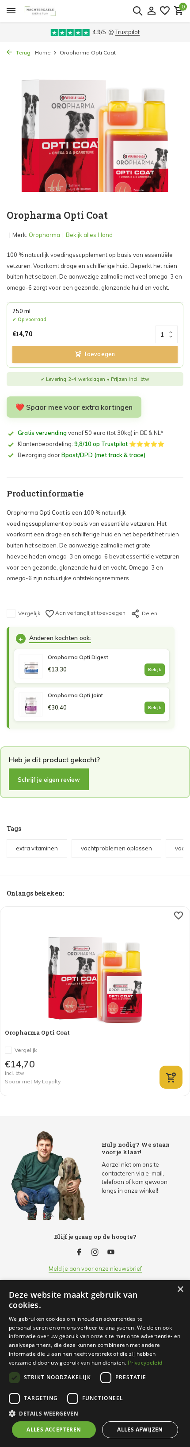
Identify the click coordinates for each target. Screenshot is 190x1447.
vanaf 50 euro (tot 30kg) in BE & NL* (90, 432)
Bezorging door (81, 454)
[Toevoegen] (171, 1077)
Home (43, 52)
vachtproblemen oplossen (116, 848)
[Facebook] (79, 1252)
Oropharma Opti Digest (78, 657)
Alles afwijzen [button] (140, 1429)
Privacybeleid (145, 1362)
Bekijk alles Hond (89, 234)
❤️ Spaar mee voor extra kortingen (74, 407)
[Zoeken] (137, 10)
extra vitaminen (37, 848)
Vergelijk (29, 613)
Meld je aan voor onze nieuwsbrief (95, 1268)
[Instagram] (95, 1252)
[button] (95, 1413)
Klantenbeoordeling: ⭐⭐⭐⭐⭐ (91, 443)
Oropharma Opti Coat (37, 1032)
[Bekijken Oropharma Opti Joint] (31, 704)
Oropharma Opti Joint (75, 695)
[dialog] (95, 1363)
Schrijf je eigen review (49, 779)
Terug (22, 52)
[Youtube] (110, 1252)
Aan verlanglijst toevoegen (89, 612)
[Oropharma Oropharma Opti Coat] (95, 967)
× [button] (180, 1289)
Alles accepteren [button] (54, 1429)
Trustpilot (127, 31)
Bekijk (154, 669)
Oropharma (44, 234)
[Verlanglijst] (165, 11)
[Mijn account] (151, 11)
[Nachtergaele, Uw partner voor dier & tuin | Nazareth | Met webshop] (84, 11)
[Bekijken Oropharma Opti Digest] (31, 666)
